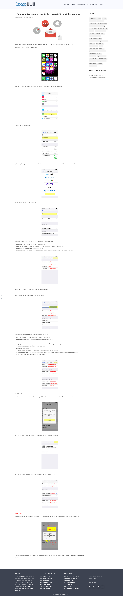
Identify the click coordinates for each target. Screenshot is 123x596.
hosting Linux (98, 36)
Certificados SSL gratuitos (71, 588)
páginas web (102, 51)
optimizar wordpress (93, 48)
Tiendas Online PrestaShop (71, 576)
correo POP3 (102, 26)
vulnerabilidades (92, 63)
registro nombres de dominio (95, 53)
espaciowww (20, 17)
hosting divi (91, 36)
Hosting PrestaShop (45, 584)
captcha (94, 21)
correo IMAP (96, 26)
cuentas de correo (93, 28)
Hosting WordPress (45, 580)
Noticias (73, 4)
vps (105, 61)
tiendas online (100, 61)
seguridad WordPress (101, 56)
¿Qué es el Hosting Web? (46, 586)
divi (106, 28)
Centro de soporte (101, 77)
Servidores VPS (68, 586)
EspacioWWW (20, 576)
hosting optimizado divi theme (95, 38)
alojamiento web (92, 18)
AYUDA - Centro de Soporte (95, 576)
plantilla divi (101, 48)
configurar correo (92, 23)
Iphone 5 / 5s (92, 43)
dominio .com (102, 31)
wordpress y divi (92, 66)
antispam (104, 18)
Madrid (50, 582)
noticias (100, 46)
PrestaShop (96, 51)
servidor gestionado (103, 58)
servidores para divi (93, 58)
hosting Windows (93, 41)
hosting (102, 33)
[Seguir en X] (94, 587)
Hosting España (44, 582)
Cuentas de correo (103, 4)
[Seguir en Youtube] (98, 587)
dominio (97, 31)
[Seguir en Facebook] (89, 587)
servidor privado (92, 61)
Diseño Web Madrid (69, 580)
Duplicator (98, 33)
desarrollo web (101, 28)
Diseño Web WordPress (70, 578)
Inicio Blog (66, 4)
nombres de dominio (93, 46)
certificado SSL (100, 21)
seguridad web (92, 56)
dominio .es (91, 33)
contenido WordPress (102, 23)
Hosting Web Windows (46, 578)
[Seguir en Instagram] (102, 587)
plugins (90, 51)
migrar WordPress (99, 43)
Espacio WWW (59, 594)
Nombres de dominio (92, 4)
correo (90, 26)
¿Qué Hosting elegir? (45, 588)
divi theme (91, 31)
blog (90, 21)
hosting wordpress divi (102, 41)
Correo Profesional (69, 584)
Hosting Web (80, 4)
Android (99, 18)
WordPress (100, 63)
